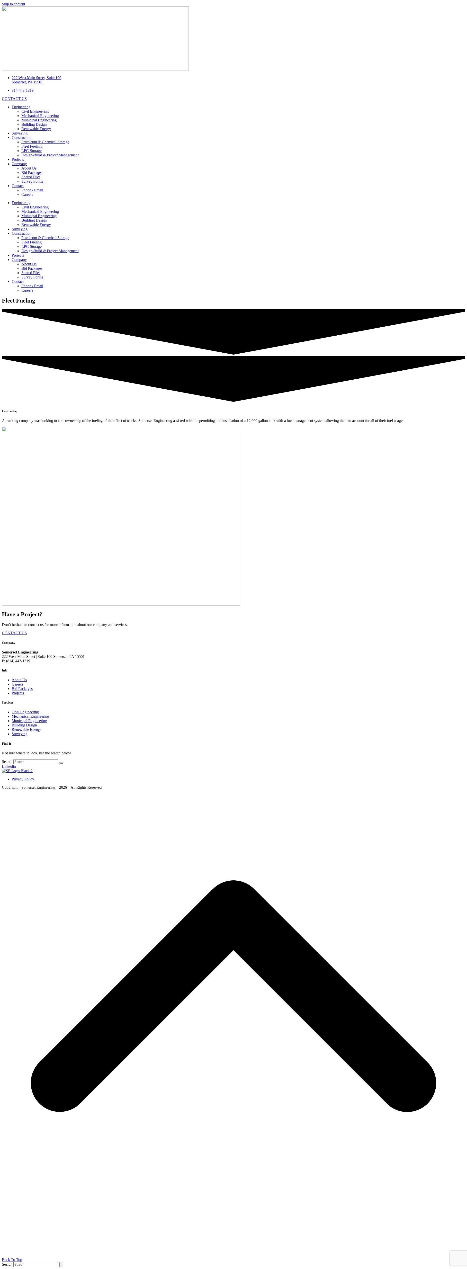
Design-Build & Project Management (50, 155)
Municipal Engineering (39, 120)
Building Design (34, 124)
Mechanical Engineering (40, 116)
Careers (27, 194)
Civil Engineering (35, 111)
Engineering (21, 107)
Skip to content (13, 4)
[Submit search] (61, 1264)
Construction (21, 137)
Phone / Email (32, 190)
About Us (28, 168)
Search (7, 762)
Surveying (19, 133)
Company (19, 164)
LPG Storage (31, 151)
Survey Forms (32, 181)
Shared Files (30, 177)
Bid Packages (31, 172)
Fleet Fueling (31, 146)
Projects (18, 159)
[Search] (61, 763)
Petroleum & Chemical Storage (45, 142)
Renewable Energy (36, 129)
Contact (18, 186)
